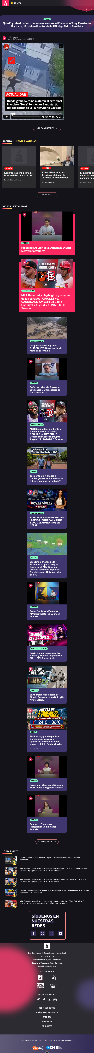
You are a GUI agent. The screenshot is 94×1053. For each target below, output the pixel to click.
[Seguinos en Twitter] (42, 933)
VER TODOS (47, 195)
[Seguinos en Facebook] (33, 933)
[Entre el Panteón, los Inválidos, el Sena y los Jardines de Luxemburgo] (57, 165)
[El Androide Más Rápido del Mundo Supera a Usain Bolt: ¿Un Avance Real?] (47, 685)
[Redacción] (4, 39)
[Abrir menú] (90, 3)
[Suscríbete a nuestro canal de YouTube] (60, 933)
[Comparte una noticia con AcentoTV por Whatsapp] (38, 1000)
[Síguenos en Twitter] (49, 1000)
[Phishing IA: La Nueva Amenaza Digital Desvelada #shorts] (47, 233)
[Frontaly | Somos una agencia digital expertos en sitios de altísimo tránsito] (38, 1048)
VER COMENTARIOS (48, 128)
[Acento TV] (5, 3)
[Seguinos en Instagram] (51, 933)
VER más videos (47, 842)
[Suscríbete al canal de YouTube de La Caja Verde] (53, 986)
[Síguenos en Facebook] (44, 1000)
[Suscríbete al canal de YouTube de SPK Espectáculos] (40, 986)
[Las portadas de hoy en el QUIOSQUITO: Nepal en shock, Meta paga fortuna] (47, 335)
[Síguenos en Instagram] (55, 1000)
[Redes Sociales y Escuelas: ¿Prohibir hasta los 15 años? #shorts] (47, 601)
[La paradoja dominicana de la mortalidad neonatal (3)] (19, 164)
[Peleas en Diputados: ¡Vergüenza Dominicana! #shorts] (47, 814)
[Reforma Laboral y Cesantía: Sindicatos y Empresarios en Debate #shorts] (47, 377)
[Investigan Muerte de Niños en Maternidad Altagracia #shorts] (47, 773)
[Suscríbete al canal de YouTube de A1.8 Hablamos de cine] (53, 977)
